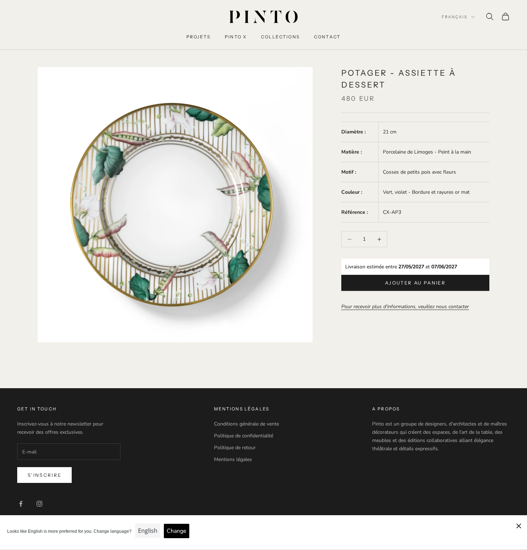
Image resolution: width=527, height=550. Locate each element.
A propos (386, 409)
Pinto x (236, 36)
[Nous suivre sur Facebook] (20, 503)
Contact (327, 36)
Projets (198, 36)
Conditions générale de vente (246, 423)
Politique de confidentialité (243, 435)
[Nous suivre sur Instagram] (39, 503)
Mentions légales (233, 459)
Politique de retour (235, 447)
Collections (280, 36)
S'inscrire (44, 475)
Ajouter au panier (415, 283)
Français (454, 16)
